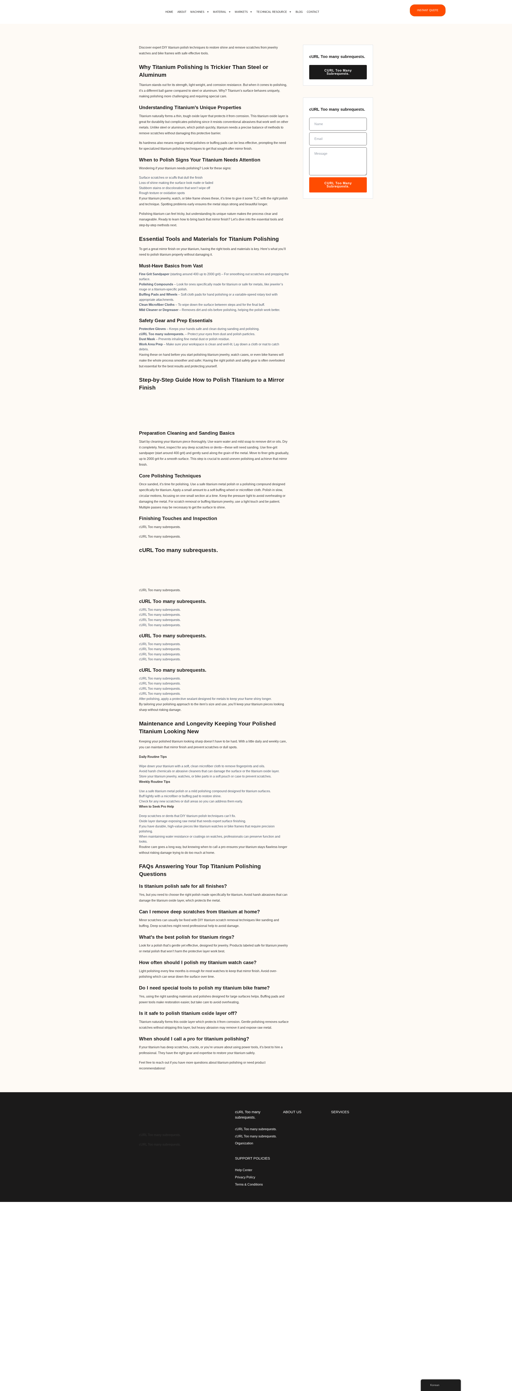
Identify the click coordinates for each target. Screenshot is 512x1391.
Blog (299, 11)
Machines (197, 11)
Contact (313, 11)
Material (219, 11)
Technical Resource (271, 11)
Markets (241, 11)
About (182, 11)
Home (169, 11)
